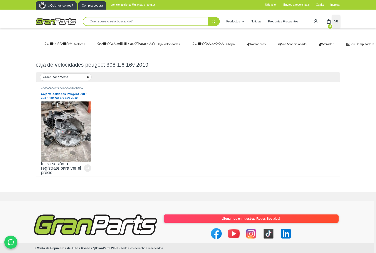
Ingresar (335, 4)
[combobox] (145, 21)
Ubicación (271, 4)
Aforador (328, 44)
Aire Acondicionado (293, 44)
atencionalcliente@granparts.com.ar (133, 4)
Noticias (256, 21)
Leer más (87, 168)
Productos (233, 21)
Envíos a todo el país (296, 4)
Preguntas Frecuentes (283, 21)
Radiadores (258, 44)
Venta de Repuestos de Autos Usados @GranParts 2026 (77, 248)
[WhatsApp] (10, 242)
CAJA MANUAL (74, 87)
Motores (79, 44)
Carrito (320, 4)
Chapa (230, 44)
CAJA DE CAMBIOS (52, 87)
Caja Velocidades (168, 44)
